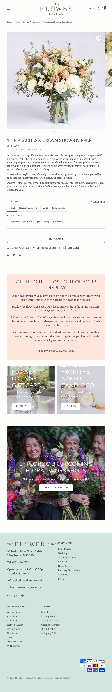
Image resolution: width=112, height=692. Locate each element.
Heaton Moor (14, 629)
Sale (9, 637)
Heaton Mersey (15, 624)
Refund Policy (48, 629)
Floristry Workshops (69, 570)
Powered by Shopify (60, 678)
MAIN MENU (65, 543)
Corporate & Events (68, 557)
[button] (56, 487)
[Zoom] (98, 38)
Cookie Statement (50, 624)
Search (45, 612)
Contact (62, 578)
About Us (63, 574)
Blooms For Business (31, 22)
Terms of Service (50, 620)
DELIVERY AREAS (17, 606)
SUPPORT (46, 606)
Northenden (13, 633)
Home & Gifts (65, 566)
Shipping (23, 149)
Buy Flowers (64, 548)
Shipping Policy (49, 633)
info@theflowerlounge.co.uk (25, 580)
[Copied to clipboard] (20, 255)
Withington (13, 646)
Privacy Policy (49, 616)
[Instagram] (17, 595)
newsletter (34, 587)
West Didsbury (15, 641)
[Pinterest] (9, 255)
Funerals (62, 561)
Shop (17, 22)
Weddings (63, 553)
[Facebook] (10, 595)
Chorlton (12, 616)
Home (9, 22)
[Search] (98, 8)
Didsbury (12, 620)
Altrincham (13, 612)
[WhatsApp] (14, 255)
